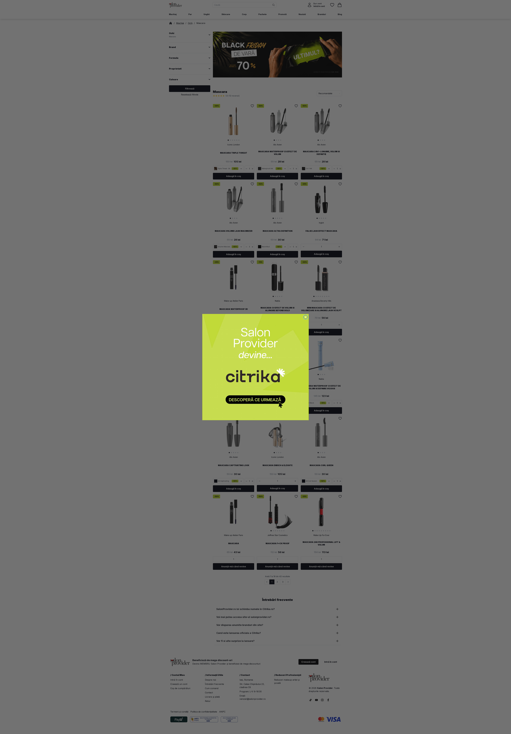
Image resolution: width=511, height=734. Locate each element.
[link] (255, 367)
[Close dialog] (305, 317)
